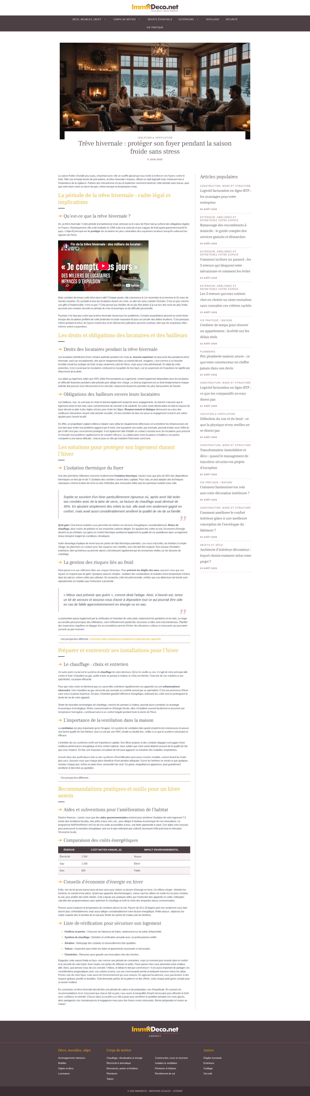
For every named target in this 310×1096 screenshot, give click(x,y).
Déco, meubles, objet (86, 19)
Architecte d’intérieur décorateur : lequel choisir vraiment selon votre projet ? (225, 555)
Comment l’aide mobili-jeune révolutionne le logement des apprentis (125, 639)
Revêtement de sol (165, 1073)
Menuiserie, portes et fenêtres (122, 1068)
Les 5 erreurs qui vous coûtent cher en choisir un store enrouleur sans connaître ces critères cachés (226, 299)
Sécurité (232, 19)
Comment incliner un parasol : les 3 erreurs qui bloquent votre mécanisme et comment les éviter (225, 265)
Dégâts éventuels (160, 19)
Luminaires (64, 1073)
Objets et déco (65, 1068)
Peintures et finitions (165, 1068)
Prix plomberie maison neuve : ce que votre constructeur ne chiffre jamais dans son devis (225, 362)
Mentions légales (160, 1091)
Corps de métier (125, 19)
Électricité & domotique (119, 1063)
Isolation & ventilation (166, 1063)
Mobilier (62, 1063)
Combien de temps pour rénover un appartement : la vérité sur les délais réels (224, 331)
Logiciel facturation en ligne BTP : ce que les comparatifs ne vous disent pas (225, 393)
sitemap (178, 1091)
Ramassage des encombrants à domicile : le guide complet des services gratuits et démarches (223, 231)
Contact (155, 1036)
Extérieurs (186, 19)
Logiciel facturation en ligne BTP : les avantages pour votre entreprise (225, 196)
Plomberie (112, 1073)
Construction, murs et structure (171, 1058)
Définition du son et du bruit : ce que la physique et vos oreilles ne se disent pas (225, 425)
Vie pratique (155, 27)
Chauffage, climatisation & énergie (124, 1058)
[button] (105, 19)
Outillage (212, 19)
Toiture (110, 1078)
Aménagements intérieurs (71, 1058)
